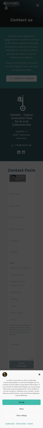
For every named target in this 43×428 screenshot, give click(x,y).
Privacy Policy (21, 423)
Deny (21, 409)
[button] (39, 374)
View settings (21, 415)
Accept (21, 402)
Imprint (30, 423)
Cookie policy (10, 423)
